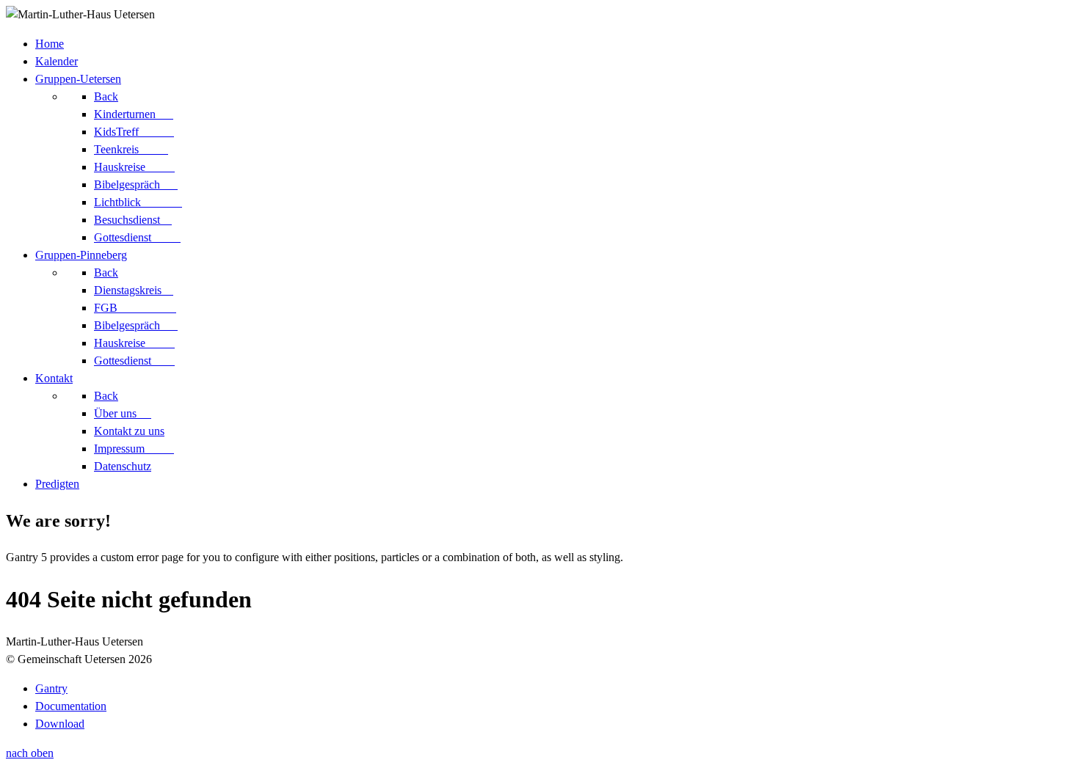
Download (59, 723)
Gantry (51, 688)
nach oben (30, 753)
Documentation (70, 706)
